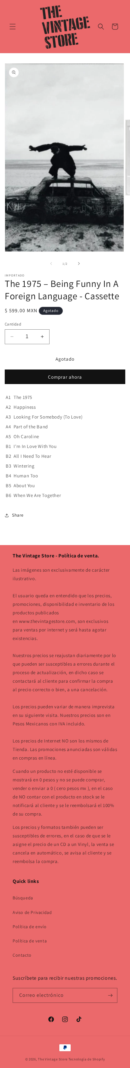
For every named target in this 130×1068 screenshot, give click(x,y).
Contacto (22, 955)
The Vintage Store (53, 1059)
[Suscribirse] (110, 995)
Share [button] (18, 515)
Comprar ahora (65, 377)
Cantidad (13, 324)
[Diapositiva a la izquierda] (51, 263)
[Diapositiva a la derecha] (79, 263)
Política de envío (29, 926)
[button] (13, 27)
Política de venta (30, 941)
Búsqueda (23, 898)
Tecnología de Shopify (86, 1059)
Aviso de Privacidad (32, 912)
